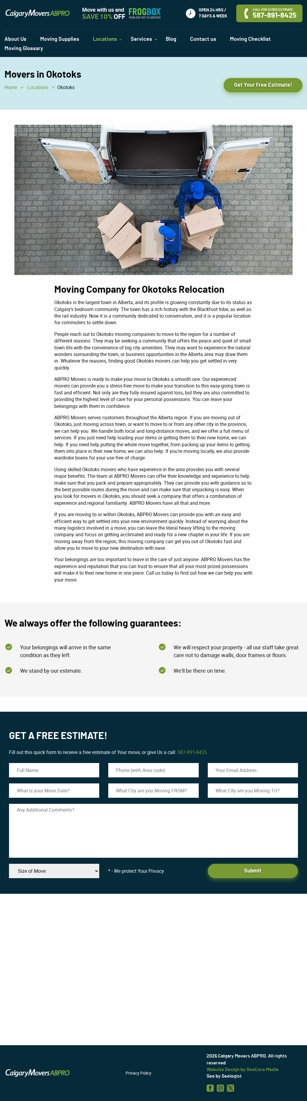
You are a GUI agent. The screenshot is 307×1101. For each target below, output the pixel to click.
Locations (37, 87)
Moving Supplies (59, 39)
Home (10, 87)
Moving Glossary (23, 48)
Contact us (203, 39)
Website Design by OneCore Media (242, 1069)
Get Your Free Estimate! (263, 85)
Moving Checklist (250, 39)
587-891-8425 (192, 752)
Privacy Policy (138, 1073)
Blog (171, 39)
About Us (15, 39)
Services (141, 39)
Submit (252, 871)
